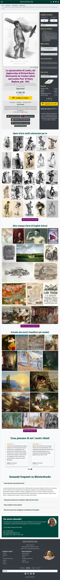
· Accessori (24, 560)
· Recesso (4, 560)
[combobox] (49, 25)
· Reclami (4, 562)
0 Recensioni (23, 126)
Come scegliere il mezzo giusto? (13, 505)
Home (2, 5)
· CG (3, 556)
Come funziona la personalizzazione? (14, 483)
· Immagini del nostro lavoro (27, 558)
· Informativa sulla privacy (7, 558)
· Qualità (23, 556)
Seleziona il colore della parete (21, 119)
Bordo (42, 23)
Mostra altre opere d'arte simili (30, 219)
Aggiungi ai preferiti (28, 116)
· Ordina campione (25, 562)
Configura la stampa (21, 98)
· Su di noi (4, 563)
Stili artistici (8, 5)
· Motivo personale (25, 553)
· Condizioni (4, 555)
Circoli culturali (15, 5)
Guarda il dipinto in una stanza (21, 123)
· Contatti (4, 553)
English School (22, 5)
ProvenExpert (14, 463)
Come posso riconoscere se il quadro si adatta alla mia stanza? (21, 500)
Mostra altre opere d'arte (30, 430)
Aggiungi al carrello (50, 104)
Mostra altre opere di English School (30, 326)
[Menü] (1, 1)
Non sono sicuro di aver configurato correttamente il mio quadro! (21, 510)
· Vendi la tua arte (25, 555)
